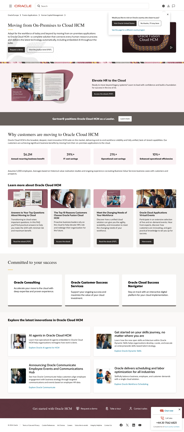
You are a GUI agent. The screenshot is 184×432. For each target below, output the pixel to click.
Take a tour (115, 408)
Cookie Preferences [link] (48, 425)
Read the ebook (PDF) (22, 241)
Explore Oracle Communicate (42, 387)
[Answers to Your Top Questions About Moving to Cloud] (28, 198)
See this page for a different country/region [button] (128, 30)
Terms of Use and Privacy (31, 425)
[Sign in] (168, 6)
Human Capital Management (52, 15)
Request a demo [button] (16, 49)
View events (146, 241)
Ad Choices (61, 425)
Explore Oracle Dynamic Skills (128, 350)
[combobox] (92, 6)
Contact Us (108, 425)
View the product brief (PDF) (40, 49)
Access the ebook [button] (63, 241)
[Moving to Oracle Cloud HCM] (149, 37)
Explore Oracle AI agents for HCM (44, 347)
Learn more (125, 118)
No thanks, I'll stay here (150, 23)
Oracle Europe (13, 15)
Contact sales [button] (140, 408)
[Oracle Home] (23, 6)
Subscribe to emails (81, 425)
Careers (69, 425)
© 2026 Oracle (13, 425)
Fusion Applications (29, 15)
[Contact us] (173, 6)
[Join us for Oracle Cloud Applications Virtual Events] (156, 198)
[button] (10, 6)
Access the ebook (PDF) (103, 94)
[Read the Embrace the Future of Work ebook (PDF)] (113, 198)
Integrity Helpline (96, 425)
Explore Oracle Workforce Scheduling (131, 384)
